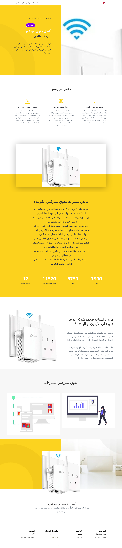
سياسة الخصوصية (53, 534)
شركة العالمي (20, 3)
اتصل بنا (35, 3)
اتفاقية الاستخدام (54, 537)
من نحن (28, 3)
